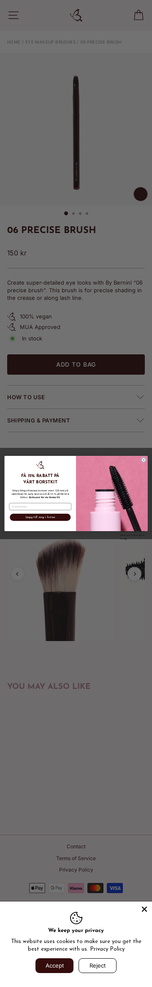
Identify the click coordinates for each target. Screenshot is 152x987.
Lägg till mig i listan (40, 517)
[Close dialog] (143, 460)
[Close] (144, 909)
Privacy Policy (107, 949)
